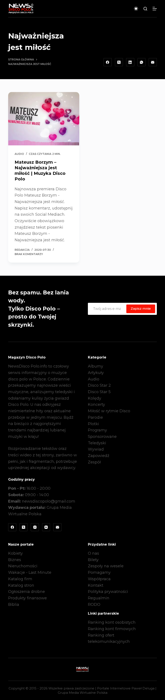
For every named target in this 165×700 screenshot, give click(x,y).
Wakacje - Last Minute (29, 572)
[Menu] (155, 8)
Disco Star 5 (99, 391)
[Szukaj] (145, 9)
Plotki (93, 424)
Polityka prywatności (108, 591)
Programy (97, 430)
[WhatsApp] (142, 62)
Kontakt (95, 585)
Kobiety (15, 553)
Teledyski (97, 443)
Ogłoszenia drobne (26, 591)
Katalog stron (21, 585)
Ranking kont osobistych (112, 622)
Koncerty (96, 404)
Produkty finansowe (27, 598)
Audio (19, 153)
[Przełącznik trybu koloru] (136, 8)
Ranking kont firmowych (112, 628)
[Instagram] (35, 527)
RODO (94, 604)
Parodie (95, 417)
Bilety (93, 559)
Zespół (94, 462)
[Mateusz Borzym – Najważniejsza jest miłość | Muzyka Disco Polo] (43, 118)
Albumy (95, 366)
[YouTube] (46, 527)
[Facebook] (108, 62)
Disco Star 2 (99, 385)
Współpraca (99, 579)
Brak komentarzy (29, 254)
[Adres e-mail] (153, 62)
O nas (93, 553)
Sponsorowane (102, 436)
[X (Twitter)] (119, 62)
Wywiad (96, 449)
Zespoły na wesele (106, 566)
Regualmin (98, 598)
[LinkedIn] (130, 62)
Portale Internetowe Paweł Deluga (125, 688)
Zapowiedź (98, 455)
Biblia (13, 604)
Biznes (14, 559)
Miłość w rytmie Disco (109, 411)
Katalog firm (20, 579)
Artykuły (96, 372)
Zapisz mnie (141, 308)
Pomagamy (99, 572)
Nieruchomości (22, 566)
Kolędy (94, 398)
